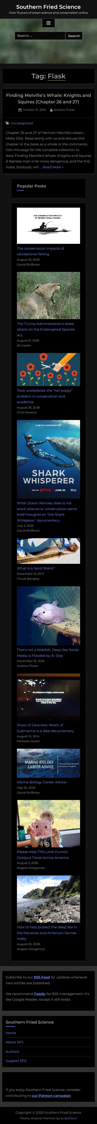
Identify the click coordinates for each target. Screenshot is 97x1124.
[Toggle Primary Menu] (48, 23)
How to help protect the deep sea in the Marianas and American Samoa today (47, 933)
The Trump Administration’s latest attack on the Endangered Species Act (46, 329)
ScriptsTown (68, 1118)
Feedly (40, 994)
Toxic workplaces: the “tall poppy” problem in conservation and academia (45, 396)
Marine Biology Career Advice (41, 782)
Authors (12, 1051)
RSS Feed (42, 977)
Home (11, 1033)
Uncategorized (22, 123)
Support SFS (16, 1061)
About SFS (14, 1042)
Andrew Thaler (64, 109)
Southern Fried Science (48, 7)
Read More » (53, 167)
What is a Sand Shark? (36, 568)
